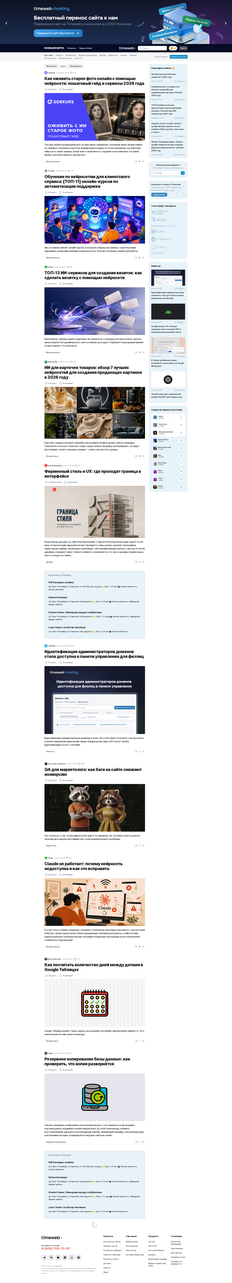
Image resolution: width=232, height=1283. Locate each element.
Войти (183, 48)
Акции (105, 1272)
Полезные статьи (178, 1257)
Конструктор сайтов (111, 1242)
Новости (59, 55)
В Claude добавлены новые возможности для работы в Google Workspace (167, 363)
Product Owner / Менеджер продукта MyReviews (75, 612)
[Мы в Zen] (78, 1257)
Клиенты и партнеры (111, 1255)
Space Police (163, 440)
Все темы (48, 55)
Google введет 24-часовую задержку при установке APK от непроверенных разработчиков (166, 329)
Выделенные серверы (157, 1259)
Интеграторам (132, 1246)
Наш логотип (131, 1250)
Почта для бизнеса (156, 1250)
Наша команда (177, 1248)
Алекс (160, 486)
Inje (159, 455)
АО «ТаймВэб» (56, 1266)
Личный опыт (50, 58)
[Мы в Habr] (65, 1257)
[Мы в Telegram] (44, 1257)
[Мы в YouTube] (58, 1257)
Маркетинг (113, 55)
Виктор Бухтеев (164, 447)
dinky (161, 416)
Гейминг (133, 55)
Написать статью (178, 57)
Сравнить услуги (110, 1246)
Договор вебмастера (135, 1255)
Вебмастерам (132, 1242)
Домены (151, 1255)
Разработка (71, 55)
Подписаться (159, 195)
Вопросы (72, 48)
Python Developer (58, 597)
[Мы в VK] (51, 1257)
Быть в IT (78, 58)
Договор (107, 1263)
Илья (160, 470)
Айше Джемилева (166, 432)
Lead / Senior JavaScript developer (67, 627)
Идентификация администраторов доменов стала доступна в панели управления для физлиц (167, 295)
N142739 (45, 1271)
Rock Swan (162, 463)
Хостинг (151, 1242)
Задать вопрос (161, 57)
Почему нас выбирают (112, 1250)
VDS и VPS (152, 1246)
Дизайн (102, 55)
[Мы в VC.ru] (72, 1257)
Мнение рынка (65, 58)
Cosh (160, 478)
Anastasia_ (163, 424)
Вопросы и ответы (111, 1259)
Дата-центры (176, 1253)
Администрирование (87, 55)
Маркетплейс (85, 48)
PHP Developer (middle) (61, 582)
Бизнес (124, 55)
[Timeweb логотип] (70, 1237)
